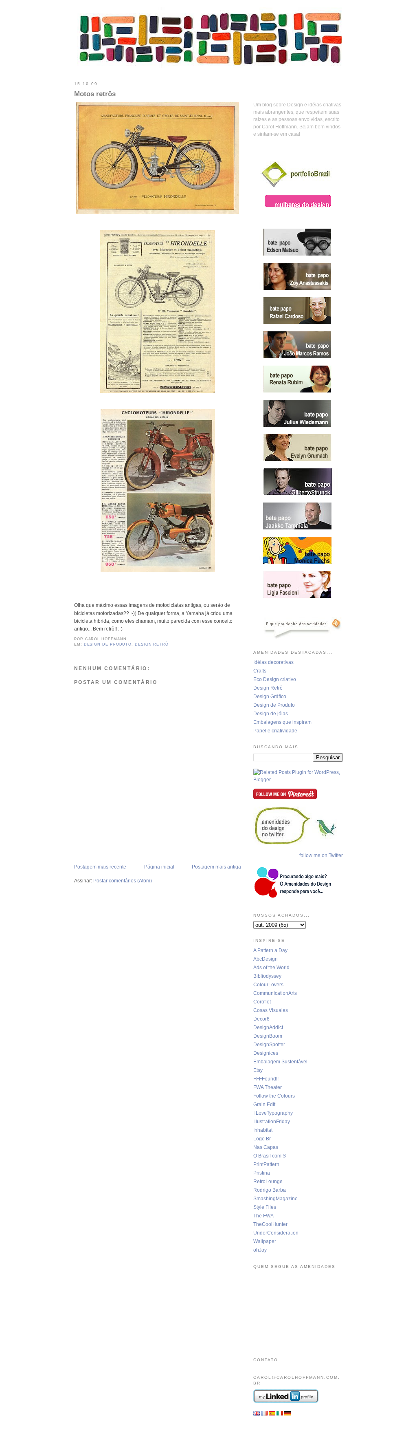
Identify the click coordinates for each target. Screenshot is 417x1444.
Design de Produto (274, 705)
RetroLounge (268, 1181)
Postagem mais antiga (216, 867)
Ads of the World (271, 967)
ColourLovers (268, 985)
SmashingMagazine (275, 1198)
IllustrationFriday (271, 1121)
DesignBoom (267, 1036)
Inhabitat (262, 1130)
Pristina (261, 1173)
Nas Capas (265, 1147)
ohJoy (260, 1250)
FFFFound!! (266, 1079)
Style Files (264, 1207)
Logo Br (262, 1139)
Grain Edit (264, 1104)
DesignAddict (268, 1027)
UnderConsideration (275, 1233)
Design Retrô (268, 688)
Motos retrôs (95, 94)
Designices (265, 1053)
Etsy (258, 1070)
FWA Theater (267, 1087)
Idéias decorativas (273, 662)
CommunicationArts (275, 993)
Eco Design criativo (274, 679)
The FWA (263, 1216)
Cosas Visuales (270, 1010)
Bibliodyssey (267, 976)
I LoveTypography (273, 1113)
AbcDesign (265, 959)
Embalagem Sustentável (280, 1062)
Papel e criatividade (275, 731)
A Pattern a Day (270, 950)
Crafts (259, 671)
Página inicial (159, 867)
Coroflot (262, 1002)
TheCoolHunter (270, 1224)
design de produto (108, 644)
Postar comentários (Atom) (122, 881)
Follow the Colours (274, 1096)
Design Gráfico (269, 696)
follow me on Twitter (321, 855)
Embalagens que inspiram (282, 722)
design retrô (152, 644)
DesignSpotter (269, 1044)
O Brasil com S (269, 1156)
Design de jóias (270, 713)
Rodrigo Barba (269, 1190)
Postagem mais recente (100, 867)
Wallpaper (264, 1241)
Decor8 (261, 1019)
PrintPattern (266, 1164)
